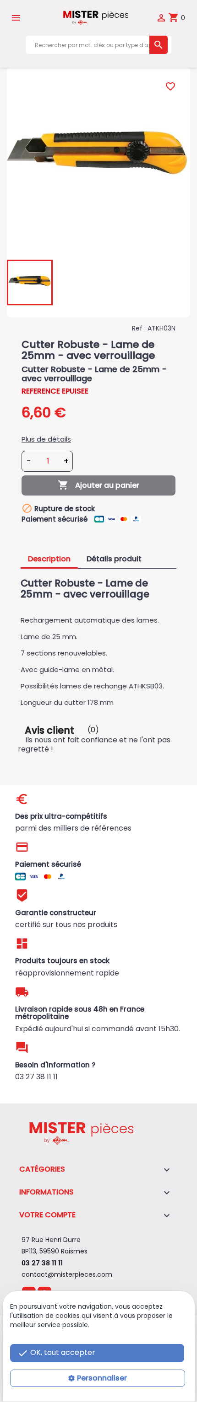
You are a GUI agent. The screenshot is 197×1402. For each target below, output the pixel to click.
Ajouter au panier (98, 485)
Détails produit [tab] (114, 559)
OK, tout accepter (56, 1353)
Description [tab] (49, 559)
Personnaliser (102, 1378)
